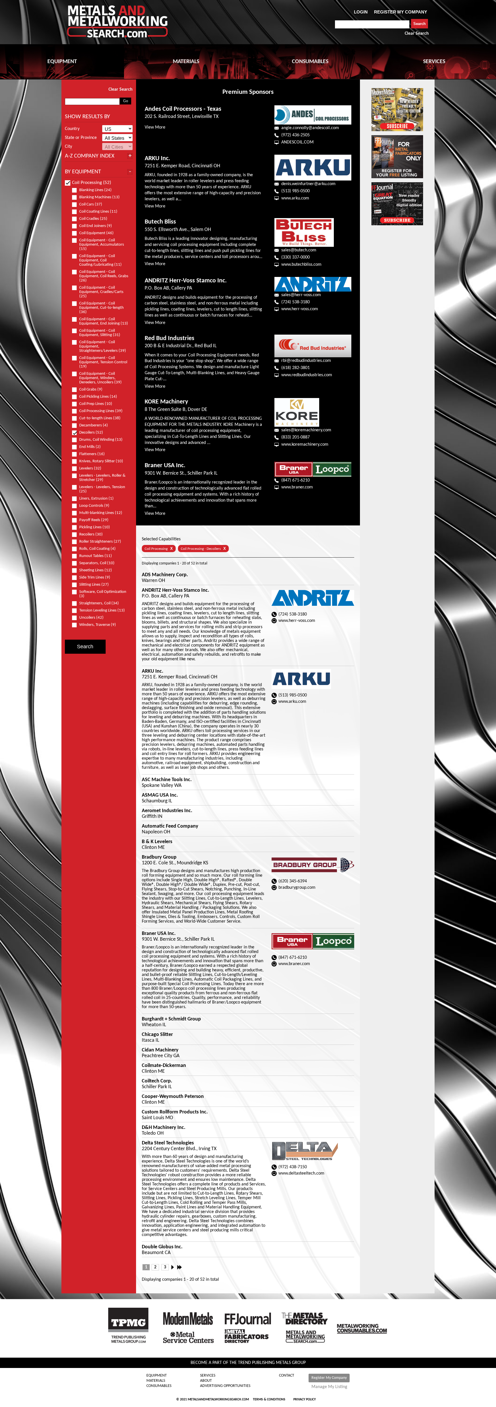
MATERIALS (186, 62)
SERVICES (434, 62)
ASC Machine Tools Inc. (167, 780)
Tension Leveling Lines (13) (102, 610)
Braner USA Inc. (165, 465)
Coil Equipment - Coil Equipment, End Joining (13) (103, 321)
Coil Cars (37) (90, 204)
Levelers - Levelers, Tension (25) (102, 489)
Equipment (156, 1376)
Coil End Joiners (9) (95, 226)
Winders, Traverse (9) (97, 625)
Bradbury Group (159, 857)
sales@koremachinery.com (306, 430)
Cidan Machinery (160, 1050)
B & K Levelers (157, 842)
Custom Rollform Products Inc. (175, 1112)
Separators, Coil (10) (97, 563)
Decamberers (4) (93, 425)
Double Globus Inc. (162, 1247)
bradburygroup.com (296, 887)
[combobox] (372, 24)
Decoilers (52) (91, 432)
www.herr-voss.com (299, 309)
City (68, 146)
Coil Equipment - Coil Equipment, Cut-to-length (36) (101, 307)
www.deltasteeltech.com (301, 1173)
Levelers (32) (90, 468)
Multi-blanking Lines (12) (100, 513)
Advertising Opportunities (225, 1386)
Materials (155, 1381)
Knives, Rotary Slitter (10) (101, 461)
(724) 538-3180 (295, 302)
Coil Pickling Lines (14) (98, 397)
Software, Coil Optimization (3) (102, 594)
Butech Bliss (160, 222)
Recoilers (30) (91, 534)
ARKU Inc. (157, 158)
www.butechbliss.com (301, 264)
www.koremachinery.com (304, 444)
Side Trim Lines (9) (94, 577)
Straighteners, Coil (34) (99, 603)
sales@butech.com (298, 250)
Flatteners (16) (92, 454)
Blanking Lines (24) (95, 190)
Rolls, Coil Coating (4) (97, 549)
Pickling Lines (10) (94, 527)
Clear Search (417, 33)
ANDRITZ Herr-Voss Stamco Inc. (186, 280)
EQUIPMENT (62, 62)
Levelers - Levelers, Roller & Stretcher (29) (102, 477)
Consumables (158, 1386)
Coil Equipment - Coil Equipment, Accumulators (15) (101, 244)
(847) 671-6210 (295, 480)
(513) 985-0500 (295, 191)
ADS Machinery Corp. (165, 575)
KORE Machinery (166, 402)
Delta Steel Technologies (168, 1143)
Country (72, 129)
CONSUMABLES (310, 62)
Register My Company (329, 1378)
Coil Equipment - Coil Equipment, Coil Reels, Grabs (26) (103, 276)
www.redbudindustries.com (306, 375)
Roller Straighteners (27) (100, 541)
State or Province (81, 137)
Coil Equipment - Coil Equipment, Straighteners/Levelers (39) (102, 346)
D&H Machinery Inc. (163, 1127)
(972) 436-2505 (295, 135)
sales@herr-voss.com (301, 295)
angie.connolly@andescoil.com (310, 128)
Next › (174, 1267)
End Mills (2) (90, 447)
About (206, 1381)
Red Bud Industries (169, 338)
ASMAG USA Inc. (160, 795)
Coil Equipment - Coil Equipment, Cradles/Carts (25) (101, 292)
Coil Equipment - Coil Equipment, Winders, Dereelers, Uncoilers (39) (100, 378)
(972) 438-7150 (292, 1167)
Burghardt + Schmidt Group (171, 1019)
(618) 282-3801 (295, 368)
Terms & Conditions (269, 1399)
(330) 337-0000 (295, 257)
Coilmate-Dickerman (164, 1065)
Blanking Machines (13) (99, 197)
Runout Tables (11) (95, 556)
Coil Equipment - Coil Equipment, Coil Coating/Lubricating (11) (100, 260)
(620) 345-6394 (292, 881)
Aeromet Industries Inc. (167, 811)
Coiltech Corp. (157, 1081)
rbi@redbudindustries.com (306, 360)
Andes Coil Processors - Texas (183, 109)
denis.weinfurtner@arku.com (308, 184)
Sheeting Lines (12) (95, 570)
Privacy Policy (304, 1399)
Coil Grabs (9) (90, 389)
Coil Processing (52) (91, 182)
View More (155, 127)
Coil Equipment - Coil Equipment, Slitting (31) (99, 333)
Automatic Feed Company (170, 826)
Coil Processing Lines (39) (101, 411)
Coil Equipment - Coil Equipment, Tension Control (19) (103, 362)
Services (207, 1376)
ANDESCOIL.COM (297, 142)
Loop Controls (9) (94, 506)
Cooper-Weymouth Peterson (173, 1096)
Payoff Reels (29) (93, 520)
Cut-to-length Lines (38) (100, 418)
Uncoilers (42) (91, 618)
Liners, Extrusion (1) (96, 498)
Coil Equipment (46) (96, 233)
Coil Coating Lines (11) (98, 211)
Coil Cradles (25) (93, 219)
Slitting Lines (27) (94, 585)
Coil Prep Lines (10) (95, 404)
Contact (286, 1376)
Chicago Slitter (157, 1034)
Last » (180, 1267)
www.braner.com (297, 487)
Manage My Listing (329, 1387)
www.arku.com (295, 198)
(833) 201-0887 (295, 437)
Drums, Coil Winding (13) (101, 440)
